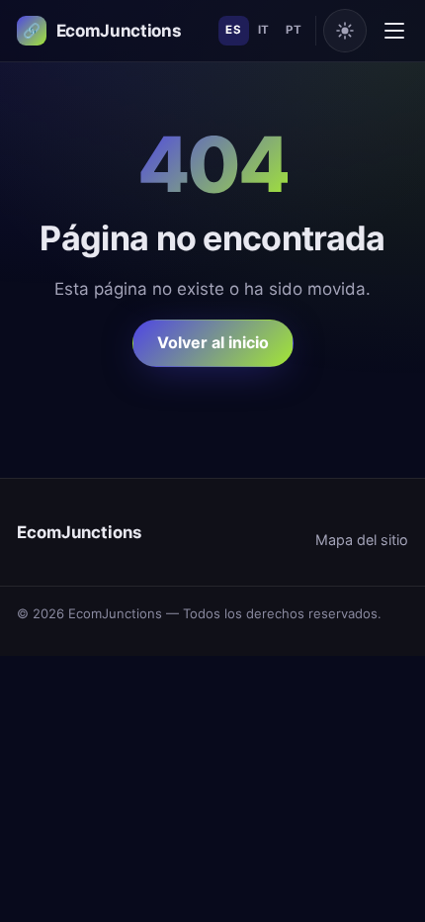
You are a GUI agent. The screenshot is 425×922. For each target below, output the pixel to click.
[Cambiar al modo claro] (345, 30)
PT (293, 30)
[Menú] (394, 30)
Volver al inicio (213, 342)
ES (233, 30)
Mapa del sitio (361, 539)
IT (264, 30)
